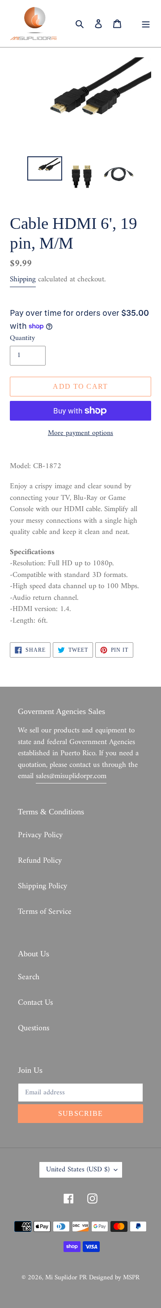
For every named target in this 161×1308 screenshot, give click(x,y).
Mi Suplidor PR (66, 1278)
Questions (33, 1028)
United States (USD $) (78, 1169)
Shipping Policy (42, 886)
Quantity (22, 338)
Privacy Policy (40, 835)
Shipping (23, 279)
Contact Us (35, 1003)
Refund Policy (40, 861)
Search (28, 977)
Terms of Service (45, 912)
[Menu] (145, 23)
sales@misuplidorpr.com (71, 776)
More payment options (80, 433)
